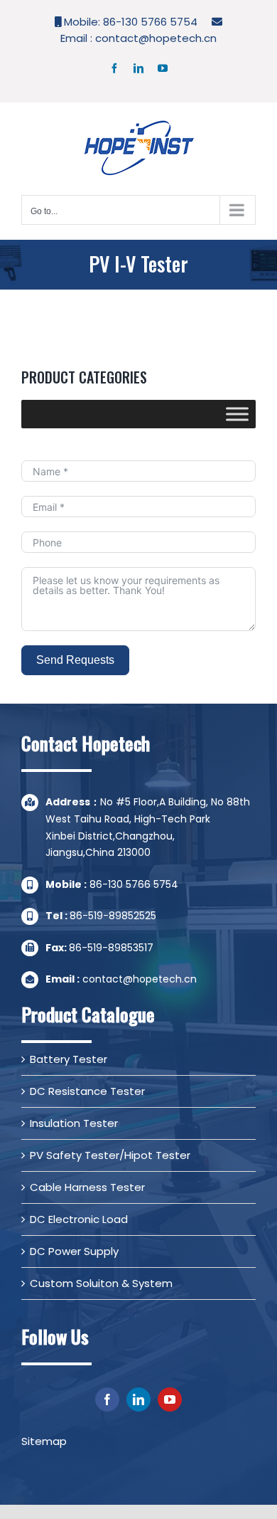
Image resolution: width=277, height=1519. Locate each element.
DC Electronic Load (79, 1219)
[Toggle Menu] (237, 413)
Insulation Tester (74, 1123)
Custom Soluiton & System (101, 1283)
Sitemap (44, 1441)
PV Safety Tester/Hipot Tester (110, 1155)
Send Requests (75, 660)
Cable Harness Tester (87, 1187)
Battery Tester (68, 1059)
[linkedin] (138, 1399)
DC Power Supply (74, 1251)
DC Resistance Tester (87, 1091)
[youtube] (170, 1399)
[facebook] (107, 1399)
